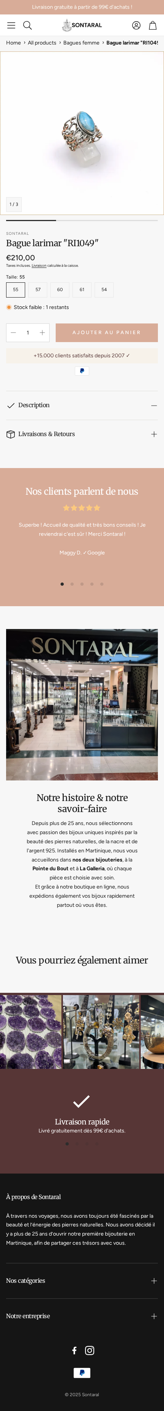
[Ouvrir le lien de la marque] (93, 1033)
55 (15, 289)
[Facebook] (74, 1350)
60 (60, 289)
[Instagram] (89, 1350)
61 (82, 289)
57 (37, 289)
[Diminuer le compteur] (13, 332)
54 (104, 289)
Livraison (39, 265)
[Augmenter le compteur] (42, 332)
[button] (11, 25)
